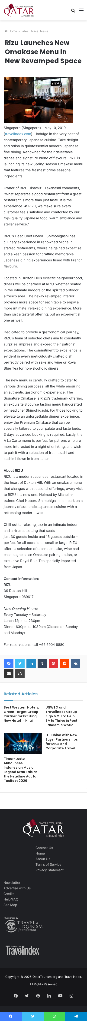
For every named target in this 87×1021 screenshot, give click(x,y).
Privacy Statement (49, 870)
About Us (42, 859)
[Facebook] (8, 663)
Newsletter (11, 882)
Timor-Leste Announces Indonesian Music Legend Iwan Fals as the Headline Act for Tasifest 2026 (21, 769)
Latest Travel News (34, 31)
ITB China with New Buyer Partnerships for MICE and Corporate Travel (61, 742)
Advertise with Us (17, 888)
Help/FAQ (10, 899)
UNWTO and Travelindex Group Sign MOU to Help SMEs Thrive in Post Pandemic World (61, 716)
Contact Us (44, 848)
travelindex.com (18, 134)
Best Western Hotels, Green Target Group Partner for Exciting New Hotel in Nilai (21, 714)
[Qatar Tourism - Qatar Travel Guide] (18, 10)
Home (12, 31)
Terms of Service (48, 864)
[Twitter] (20, 663)
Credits (8, 894)
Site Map (10, 905)
